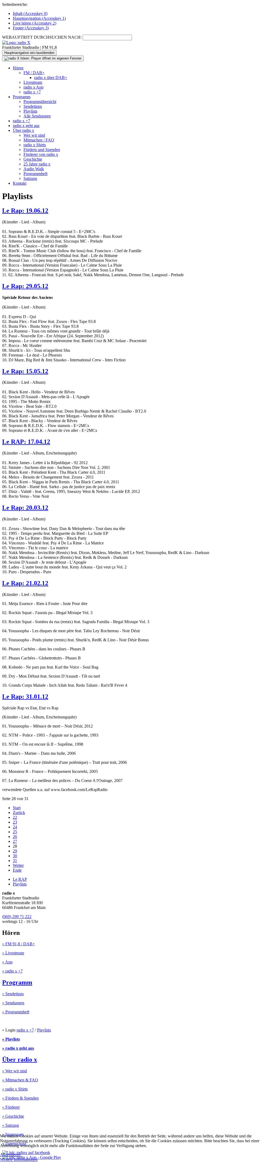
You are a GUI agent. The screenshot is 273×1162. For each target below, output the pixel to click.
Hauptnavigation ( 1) (39, 18)
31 (15, 860)
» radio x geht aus (18, 1048)
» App (7, 962)
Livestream (32, 82)
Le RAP (20, 879)
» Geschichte (13, 1116)
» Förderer (11, 1107)
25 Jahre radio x (36, 164)
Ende (17, 870)
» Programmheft (15, 1012)
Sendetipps (32, 106)
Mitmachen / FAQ (38, 140)
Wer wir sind (34, 135)
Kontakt (19, 183)
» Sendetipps (13, 993)
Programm (21, 96)
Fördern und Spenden (41, 149)
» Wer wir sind (14, 1071)
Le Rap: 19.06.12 (25, 210)
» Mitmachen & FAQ (20, 1080)
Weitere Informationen (19, 1159)
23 (15, 822)
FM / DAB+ (34, 72)
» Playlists (11, 1039)
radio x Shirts (34, 145)
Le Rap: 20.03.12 (25, 507)
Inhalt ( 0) (30, 13)
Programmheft (35, 173)
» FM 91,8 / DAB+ (18, 944)
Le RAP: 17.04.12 (26, 441)
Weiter (18, 865)
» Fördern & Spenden (20, 1098)
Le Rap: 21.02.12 (25, 583)
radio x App (33, 87)
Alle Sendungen (37, 116)
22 (15, 817)
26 (15, 836)
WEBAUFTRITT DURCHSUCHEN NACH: (42, 37)
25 (15, 831)
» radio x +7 (12, 971)
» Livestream (13, 953)
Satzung (30, 178)
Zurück (19, 812)
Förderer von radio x (40, 154)
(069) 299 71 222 (16, 916)
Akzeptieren (10, 1154)
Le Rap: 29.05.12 (25, 286)
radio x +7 (32, 92)
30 (15, 855)
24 (15, 827)
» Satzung (10, 1125)
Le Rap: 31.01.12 (25, 696)
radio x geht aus (26, 125)
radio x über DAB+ (50, 77)
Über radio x (23, 130)
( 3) (31, 28)
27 (15, 841)
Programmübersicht (39, 101)
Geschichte (32, 159)
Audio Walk (33, 169)
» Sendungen (13, 1003)
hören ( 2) (34, 23)
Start (17, 807)
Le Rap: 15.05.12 (25, 371)
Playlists (30, 111)
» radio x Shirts (15, 1089)
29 (15, 851)
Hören (18, 68)
